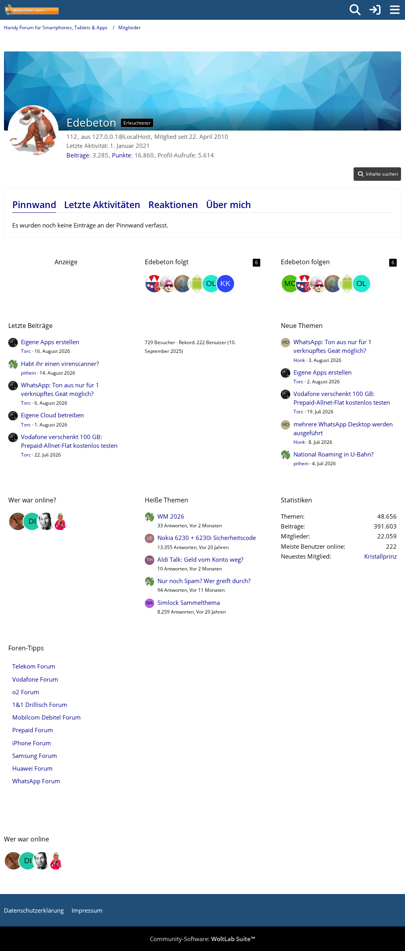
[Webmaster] (154, 283)
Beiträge (77, 155)
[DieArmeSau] (182, 283)
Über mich (228, 204)
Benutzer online (168, 325)
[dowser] (196, 283)
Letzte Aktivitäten (102, 204)
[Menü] (395, 10)
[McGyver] (290, 283)
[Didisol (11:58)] (32, 521)
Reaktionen (173, 204)
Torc (26, 351)
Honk (299, 360)
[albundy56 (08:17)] (46, 521)
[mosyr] (168, 283)
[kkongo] (225, 283)
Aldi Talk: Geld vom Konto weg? (200, 559)
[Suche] (355, 10)
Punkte (121, 155)
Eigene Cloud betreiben (52, 415)
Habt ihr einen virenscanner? (60, 364)
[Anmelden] (375, 10)
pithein (28, 372)
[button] (377, 174)
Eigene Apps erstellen (50, 342)
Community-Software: (202, 939)
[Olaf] (211, 283)
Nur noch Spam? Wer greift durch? (203, 581)
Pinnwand (34, 204)
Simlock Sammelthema (188, 602)
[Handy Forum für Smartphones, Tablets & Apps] (31, 10)
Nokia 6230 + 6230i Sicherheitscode (206, 538)
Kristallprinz (380, 556)
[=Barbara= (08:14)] (60, 521)
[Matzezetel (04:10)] (17, 521)
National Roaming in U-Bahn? (333, 454)
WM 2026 (170, 516)
